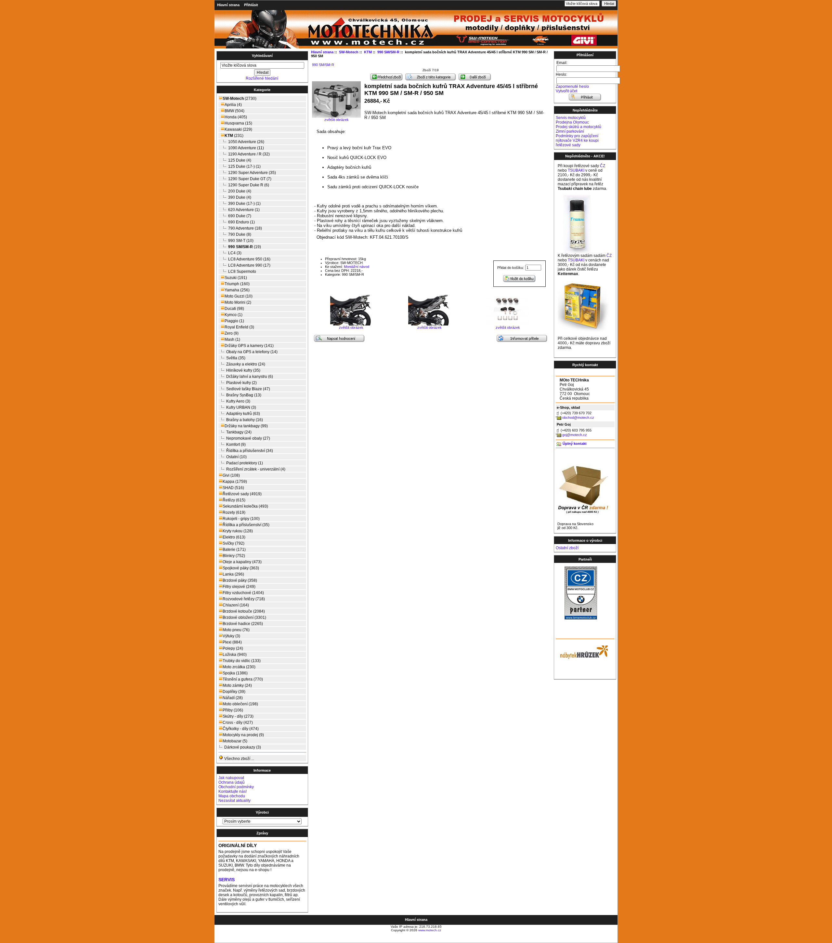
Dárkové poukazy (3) (242, 747)
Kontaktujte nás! (232, 791)
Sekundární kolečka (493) (245, 506)
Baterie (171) (234, 549)
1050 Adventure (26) (246, 141)
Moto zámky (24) (237, 685)
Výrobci (262, 812)
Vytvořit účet (566, 91)
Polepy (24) (233, 648)
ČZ (602, 166)
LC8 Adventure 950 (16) (249, 259)
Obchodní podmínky (236, 787)
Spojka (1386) (235, 673)
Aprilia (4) (233, 104)
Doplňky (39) (234, 691)
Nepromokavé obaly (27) (248, 438)
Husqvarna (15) (238, 123)
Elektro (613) (234, 537)
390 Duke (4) (239, 197)
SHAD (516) (233, 487)
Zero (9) (232, 333)
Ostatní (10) (236, 457)
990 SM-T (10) (241, 240)
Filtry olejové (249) (239, 586)
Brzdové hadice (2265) (243, 623)
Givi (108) (231, 475)
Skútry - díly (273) (238, 716)
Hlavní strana (228, 5)
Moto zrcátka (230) (239, 667)
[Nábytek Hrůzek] (582, 651)
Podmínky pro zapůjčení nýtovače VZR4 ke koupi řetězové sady (577, 140)
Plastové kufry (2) (241, 382)
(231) (234, 135)
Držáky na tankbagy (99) (246, 426)
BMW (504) (234, 111)
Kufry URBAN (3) (241, 407)
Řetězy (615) (234, 500)
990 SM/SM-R (323, 65)
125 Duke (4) (239, 160)
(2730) (239, 98)
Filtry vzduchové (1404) (243, 593)
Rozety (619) (234, 512)
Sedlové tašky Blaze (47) (248, 389)
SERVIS (226, 879)
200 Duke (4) (239, 191)
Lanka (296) (233, 574)
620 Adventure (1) (244, 209)
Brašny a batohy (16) (244, 420)
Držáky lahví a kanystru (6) (249, 376)
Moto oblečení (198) (240, 704)
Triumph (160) (237, 284)
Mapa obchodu (231, 796)
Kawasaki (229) (238, 129)
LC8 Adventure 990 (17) (249, 265)
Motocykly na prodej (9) (243, 735)
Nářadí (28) (233, 698)
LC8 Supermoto (242, 271)
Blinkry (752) (234, 555)
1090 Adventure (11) (246, 148)
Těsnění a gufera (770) (243, 679)
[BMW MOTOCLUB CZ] (581, 618)
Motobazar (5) (235, 741)
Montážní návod (356, 267)
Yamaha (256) (237, 290)
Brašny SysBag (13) (243, 395)
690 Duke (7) (239, 216)
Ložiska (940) (235, 654)
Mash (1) (232, 339)
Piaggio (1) (234, 321)
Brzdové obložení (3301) (244, 617)
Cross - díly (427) (238, 722)
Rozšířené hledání (262, 78)
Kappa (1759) (235, 481)
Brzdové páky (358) (240, 580)
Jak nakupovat (231, 778)
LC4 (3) (234, 253)
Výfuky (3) (231, 636)
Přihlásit (251, 5)
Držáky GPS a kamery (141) (249, 345)
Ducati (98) (234, 308)
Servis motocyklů (571, 117)
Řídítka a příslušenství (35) (246, 525)
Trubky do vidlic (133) (242, 660)
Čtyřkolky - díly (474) (241, 728)
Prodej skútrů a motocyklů (578, 127)
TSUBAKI (576, 170)
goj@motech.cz (574, 435)
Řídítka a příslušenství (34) (249, 450)
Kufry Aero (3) (238, 401)
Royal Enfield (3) (239, 327)
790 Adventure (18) (245, 228)
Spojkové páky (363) (241, 568)
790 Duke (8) (239, 234)
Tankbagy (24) (239, 432)
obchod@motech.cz (578, 417)
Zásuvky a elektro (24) (245, 364)
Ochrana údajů (231, 782)
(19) (244, 247)
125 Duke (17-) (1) (244, 166)
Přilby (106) (233, 710)
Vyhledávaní (262, 56)
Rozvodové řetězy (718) (244, 599)
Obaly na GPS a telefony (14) (252, 352)
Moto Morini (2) (238, 302)
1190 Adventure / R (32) (249, 154)
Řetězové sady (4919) (242, 494)
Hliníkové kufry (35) (243, 370)
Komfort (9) (236, 444)
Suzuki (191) (236, 277)
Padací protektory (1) (244, 463)
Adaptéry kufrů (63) (243, 413)
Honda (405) (236, 117)
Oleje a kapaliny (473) (242, 562)
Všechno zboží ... (238, 758)
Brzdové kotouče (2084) (244, 611)
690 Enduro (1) (241, 222)
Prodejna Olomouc (572, 122)
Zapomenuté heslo (572, 86)
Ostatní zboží (567, 548)
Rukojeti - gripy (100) (241, 518)
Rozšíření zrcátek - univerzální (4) (255, 469)
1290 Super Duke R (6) (248, 185)
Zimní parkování (570, 131)
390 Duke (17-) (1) (244, 203)
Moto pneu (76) (236, 630)
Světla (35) (235, 358)
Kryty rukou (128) (238, 531)
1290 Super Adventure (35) (252, 172)
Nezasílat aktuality (234, 800)
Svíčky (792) (233, 543)
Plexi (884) (232, 642)
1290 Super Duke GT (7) (249, 179)
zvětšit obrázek (351, 327)
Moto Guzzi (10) (239, 296)
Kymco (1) (233, 314)
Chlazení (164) (236, 605)
